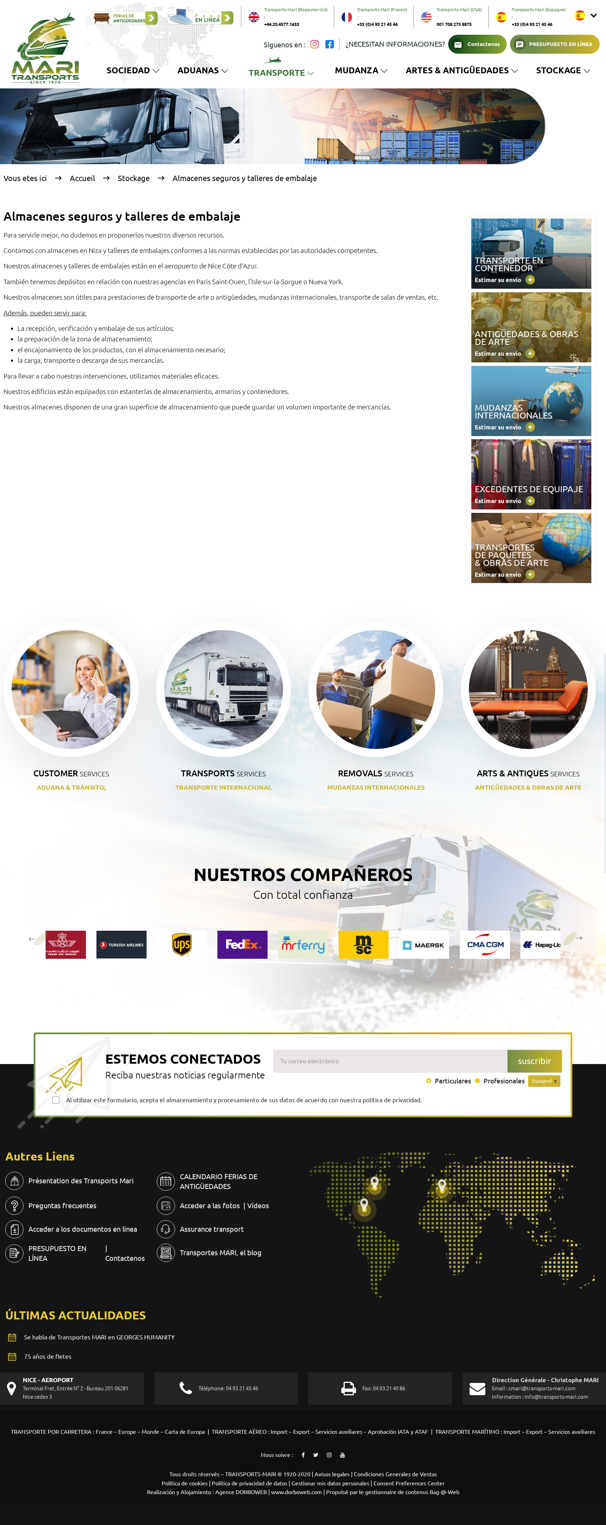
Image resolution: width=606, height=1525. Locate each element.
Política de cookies (185, 1483)
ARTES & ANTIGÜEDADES (457, 70)
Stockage (134, 178)
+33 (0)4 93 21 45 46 (377, 24)
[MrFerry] (303, 945)
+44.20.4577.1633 (281, 24)
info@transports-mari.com (556, 1397)
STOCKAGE (563, 71)
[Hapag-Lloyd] (545, 945)
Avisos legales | (334, 1474)
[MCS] (364, 945)
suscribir (534, 1061)
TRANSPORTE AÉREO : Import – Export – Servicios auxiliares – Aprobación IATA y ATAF (320, 1432)
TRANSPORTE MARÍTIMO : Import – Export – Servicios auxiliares (515, 1432)
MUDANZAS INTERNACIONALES (376, 787)
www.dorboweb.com (296, 1492)
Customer (71, 773)
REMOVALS (375, 773)
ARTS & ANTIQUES (528, 773)
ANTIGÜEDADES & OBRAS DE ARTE (528, 787)
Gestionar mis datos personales (330, 1483)
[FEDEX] (242, 945)
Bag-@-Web (444, 1492)
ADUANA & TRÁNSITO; (71, 787)
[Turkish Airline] (121, 945)
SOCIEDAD (128, 70)
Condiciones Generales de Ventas (395, 1474)
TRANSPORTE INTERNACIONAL (223, 787)
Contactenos (483, 44)
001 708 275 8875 (454, 24)
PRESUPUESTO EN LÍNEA (561, 44)
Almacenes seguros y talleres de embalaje (245, 178)
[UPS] (182, 945)
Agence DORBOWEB (241, 1492)
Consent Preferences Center (409, 1483)
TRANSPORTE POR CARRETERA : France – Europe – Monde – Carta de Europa (108, 1432)
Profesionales (504, 1081)
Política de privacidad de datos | (251, 1483)
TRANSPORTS (223, 773)
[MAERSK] (424, 945)
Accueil (82, 178)
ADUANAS (198, 70)
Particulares (453, 1081)
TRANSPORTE (283, 75)
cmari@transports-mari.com (542, 1388)
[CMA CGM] (485, 945)
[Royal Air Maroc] (61, 945)
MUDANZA (356, 70)
